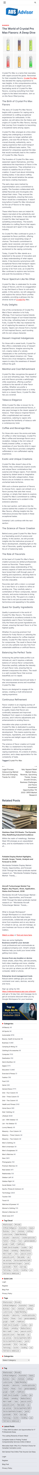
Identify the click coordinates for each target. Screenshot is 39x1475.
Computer (5, 1054)
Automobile (6, 1035)
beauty (31, 1228)
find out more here (24, 935)
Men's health (7, 1254)
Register (5, 1286)
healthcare (20, 1244)
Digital (4, 1066)
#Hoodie (17, 1224)
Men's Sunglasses (8, 1150)
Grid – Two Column (8, 1100)
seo (28, 1257)
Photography (6, 1162)
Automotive (22, 1228)
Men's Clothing (7, 1143)
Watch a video (8, 935)
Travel (4, 1200)
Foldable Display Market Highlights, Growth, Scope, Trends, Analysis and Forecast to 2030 (17, 859)
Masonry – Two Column (10, 1139)
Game (4, 1085)
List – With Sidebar (8, 1120)
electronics (16, 1237)
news (16, 1254)
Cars (13, 1231)
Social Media (6, 1185)
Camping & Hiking (8, 1047)
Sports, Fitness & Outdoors (11, 1189)
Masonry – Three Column (11, 1135)
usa (31, 1270)
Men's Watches (7, 1154)
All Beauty (5, 1027)
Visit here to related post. (11, 1273)
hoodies (24, 1247)
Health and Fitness (8, 1104)
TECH (15, 1267)
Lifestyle (5, 1116)
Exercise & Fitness (8, 1073)
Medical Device (25, 1250)
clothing (29, 1231)
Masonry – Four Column (10, 1131)
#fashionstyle (7, 1224)
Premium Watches (8, 1166)
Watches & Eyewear (9, 1204)
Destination (6, 1058)
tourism (16, 1270)
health (12, 1244)
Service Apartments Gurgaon (12, 1263)
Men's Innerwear (8, 1147)
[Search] (35, 2)
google (5, 1244)
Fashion (5, 1077)
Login (4, 1282)
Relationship (6, 1173)
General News (7, 1089)
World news (6, 1216)
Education (5, 1070)
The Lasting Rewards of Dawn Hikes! (15, 1436)
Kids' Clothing (7, 1112)
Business (5, 25)
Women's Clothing (8, 1208)
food (20, 1241)
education (6, 1237)
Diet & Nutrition (7, 1062)
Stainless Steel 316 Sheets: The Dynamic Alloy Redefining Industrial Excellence (19, 833)
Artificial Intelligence (9, 1228)
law (31, 1247)
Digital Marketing (20, 1234)
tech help (23, 1267)
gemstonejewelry (29, 1241)
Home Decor (6, 1108)
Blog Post (5, 1289)
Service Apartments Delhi (22, 1260)
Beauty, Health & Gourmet (11, 1039)
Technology (6, 1193)
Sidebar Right (7, 1181)
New (3, 1158)
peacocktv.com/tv (9, 1257)
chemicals (21, 1231)
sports (27, 1263)
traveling (24, 1270)
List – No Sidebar (8, 1123)
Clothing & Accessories (10, 1050)
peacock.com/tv (26, 1254)
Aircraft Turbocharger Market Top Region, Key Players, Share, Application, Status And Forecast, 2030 (18, 888)
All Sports (5, 1031)
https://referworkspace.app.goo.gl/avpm (19, 991)
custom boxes (7, 1234)
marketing (14, 1250)
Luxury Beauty (7, 1127)
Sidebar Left (6, 1177)
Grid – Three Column (9, 1097)
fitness (13, 1241)
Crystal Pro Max (15, 760)
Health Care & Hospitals (11, 1247)
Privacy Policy (7, 1293)
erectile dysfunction (28, 1237)
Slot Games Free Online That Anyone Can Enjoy (19, 1452)
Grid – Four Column (8, 1093)
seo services (7, 1260)
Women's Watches (8, 1212)
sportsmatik (7, 1267)
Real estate (6, 1170)
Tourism (5, 1197)
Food (4, 1081)
